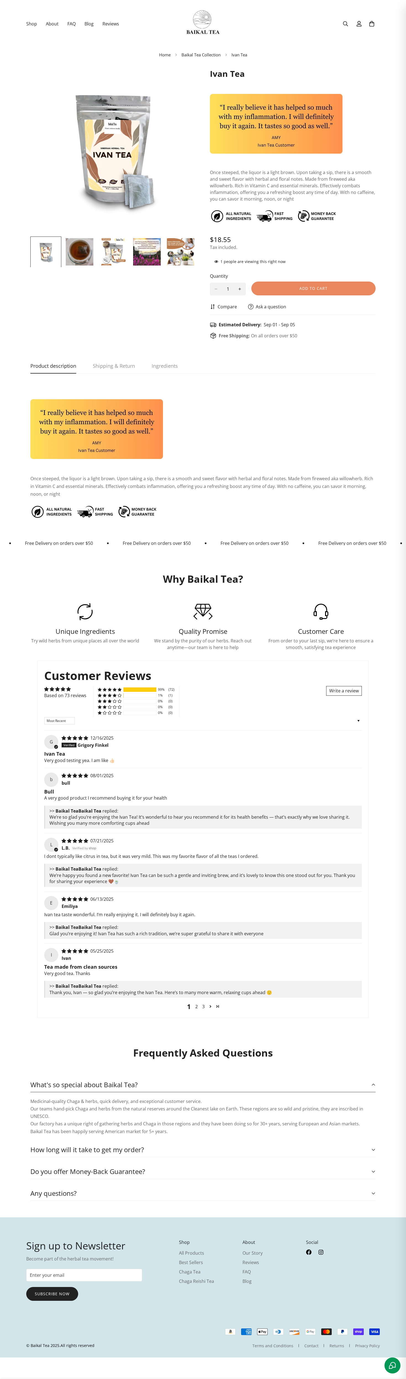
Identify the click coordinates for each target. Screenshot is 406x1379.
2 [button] (196, 1007)
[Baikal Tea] (203, 23)
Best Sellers (191, 1262)
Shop (31, 24)
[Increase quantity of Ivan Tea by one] (240, 289)
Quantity (219, 276)
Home (165, 54)
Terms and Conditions (272, 1345)
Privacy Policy (367, 1345)
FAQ (71, 24)
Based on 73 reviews (65, 695)
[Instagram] (321, 1252)
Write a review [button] (344, 691)
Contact (311, 1345)
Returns (336, 1345)
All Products (191, 1253)
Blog (89, 24)
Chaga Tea (190, 1272)
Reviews (110, 24)
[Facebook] (309, 1252)
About (52, 24)
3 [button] (203, 1007)
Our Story (252, 1253)
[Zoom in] (184, 78)
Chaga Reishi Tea (196, 1281)
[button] (110, 689)
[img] (75, 738)
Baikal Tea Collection (201, 54)
